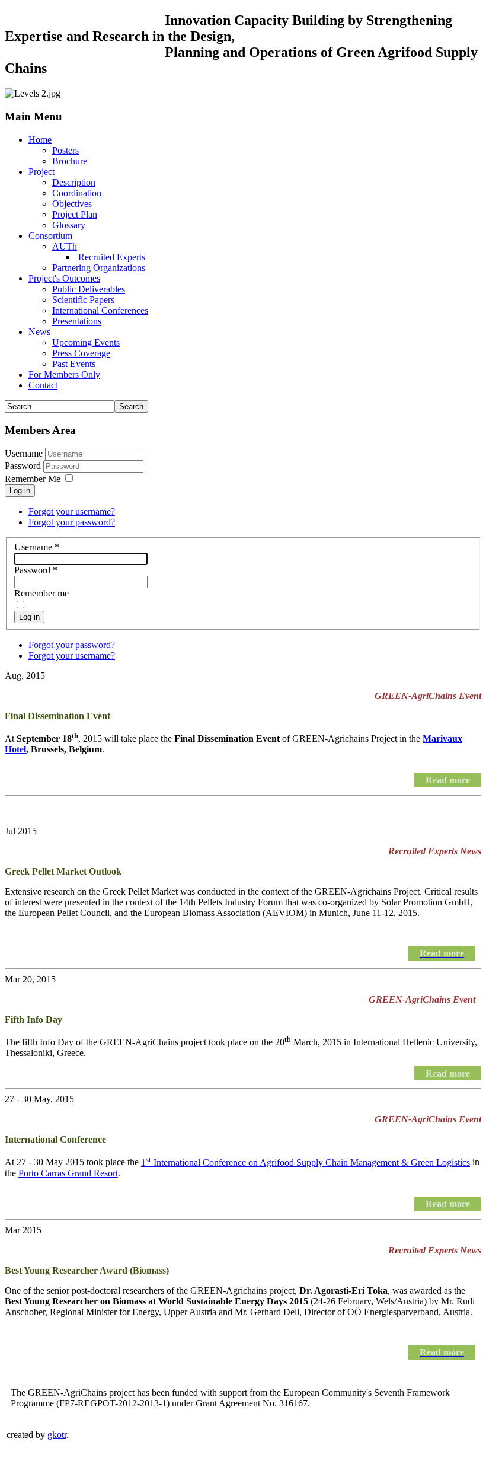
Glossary (68, 225)
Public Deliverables (88, 289)
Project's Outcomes (64, 278)
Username (24, 453)
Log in (19, 490)
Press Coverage (81, 353)
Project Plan (74, 214)
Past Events (73, 364)
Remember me (41, 593)
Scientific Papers (83, 300)
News (39, 332)
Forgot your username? (71, 511)
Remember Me (32, 479)
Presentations (76, 321)
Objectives (72, 204)
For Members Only (64, 374)
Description (73, 182)
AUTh (64, 246)
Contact (42, 385)
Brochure (69, 161)
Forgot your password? (71, 522)
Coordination (76, 193)
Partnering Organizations (98, 268)
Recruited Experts (110, 257)
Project (41, 172)
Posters (65, 150)
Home (40, 140)
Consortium (50, 236)
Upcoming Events (86, 342)
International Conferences (100, 310)
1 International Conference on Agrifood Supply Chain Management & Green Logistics (305, 1162)
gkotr (56, 1435)
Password (24, 466)
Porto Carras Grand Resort (68, 1173)
